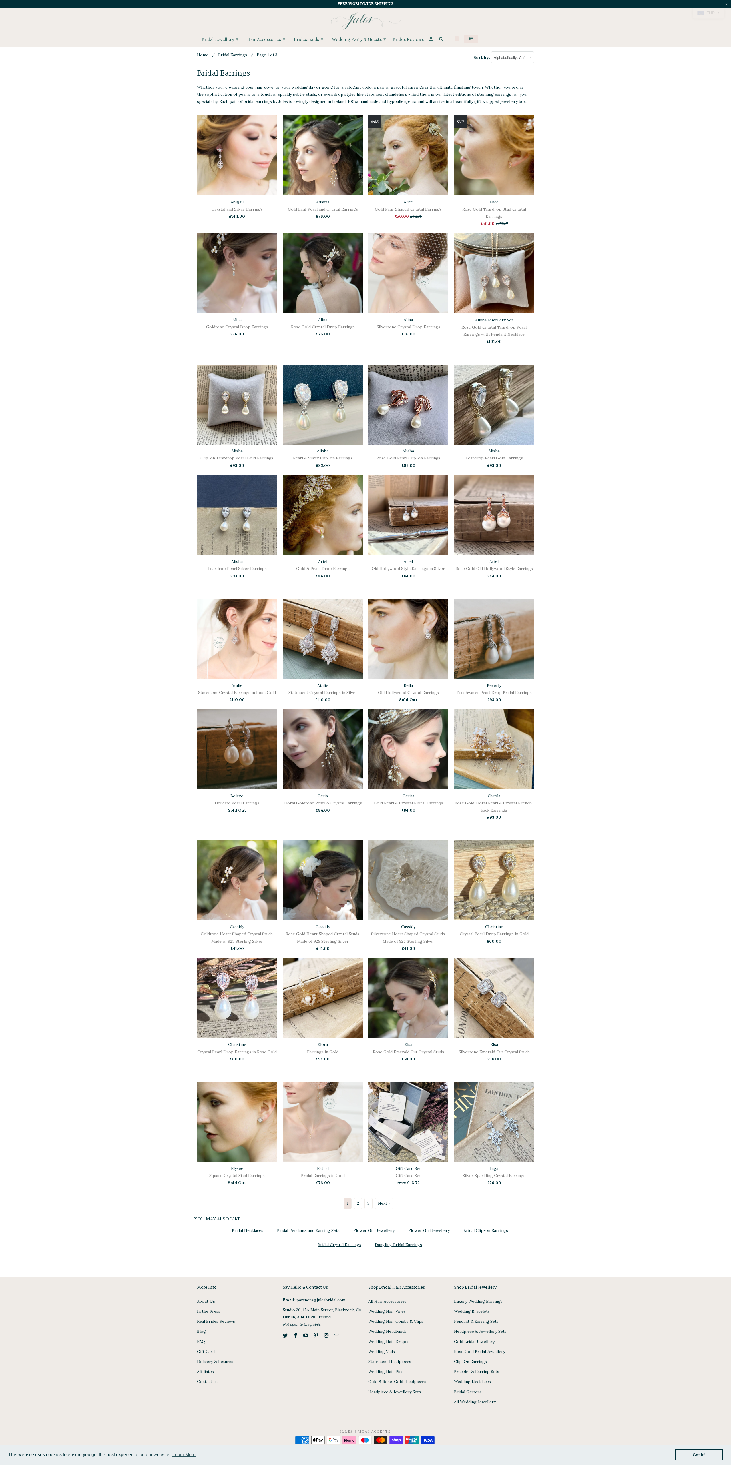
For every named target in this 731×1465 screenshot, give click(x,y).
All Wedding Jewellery (475, 1401)
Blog (201, 1331)
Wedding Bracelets (472, 1311)
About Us (206, 1301)
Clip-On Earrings (470, 1361)
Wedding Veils (381, 1351)
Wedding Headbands (387, 1331)
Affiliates (205, 1371)
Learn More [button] (184, 1454)
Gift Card (206, 1351)
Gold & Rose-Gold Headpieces (397, 1381)
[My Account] (431, 40)
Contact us (207, 1381)
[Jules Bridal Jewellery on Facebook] (296, 1335)
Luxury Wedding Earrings (478, 1301)
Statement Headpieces (389, 1361)
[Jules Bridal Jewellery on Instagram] (327, 1335)
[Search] (441, 40)
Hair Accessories (266, 39)
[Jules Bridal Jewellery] (365, 19)
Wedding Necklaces (472, 1381)
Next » (384, 1203)
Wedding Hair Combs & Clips (395, 1321)
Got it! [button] (699, 1454)
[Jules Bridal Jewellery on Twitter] (286, 1335)
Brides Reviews (408, 39)
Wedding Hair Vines (387, 1311)
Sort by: (482, 57)
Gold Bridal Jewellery (474, 1341)
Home (202, 54)
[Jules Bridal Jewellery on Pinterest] (316, 1335)
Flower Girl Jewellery (374, 1230)
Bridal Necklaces (247, 1230)
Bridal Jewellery (220, 39)
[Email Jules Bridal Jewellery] (337, 1335)
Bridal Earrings (232, 54)
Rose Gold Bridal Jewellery (479, 1351)
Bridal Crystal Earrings (339, 1244)
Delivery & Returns (215, 1361)
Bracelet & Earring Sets (476, 1371)
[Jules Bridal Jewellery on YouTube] (306, 1335)
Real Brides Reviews (216, 1321)
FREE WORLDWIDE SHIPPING (365, 4)
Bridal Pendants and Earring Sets (308, 1230)
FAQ (201, 1341)
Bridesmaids (308, 39)
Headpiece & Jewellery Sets (394, 1391)
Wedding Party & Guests (359, 39)
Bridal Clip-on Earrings (485, 1230)
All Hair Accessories (387, 1301)
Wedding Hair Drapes (388, 1341)
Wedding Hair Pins (385, 1371)
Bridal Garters (467, 1391)
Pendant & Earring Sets (476, 1321)
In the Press (208, 1311)
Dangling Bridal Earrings (398, 1244)
